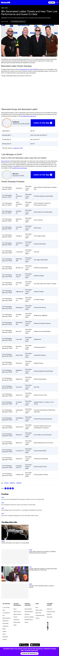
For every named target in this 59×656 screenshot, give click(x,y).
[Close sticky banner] (57, 648)
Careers (26, 622)
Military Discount (6, 618)
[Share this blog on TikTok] (13, 488)
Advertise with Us (29, 619)
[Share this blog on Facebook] (5, 488)
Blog (37, 607)
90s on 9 (6, 483)
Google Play (24, 644)
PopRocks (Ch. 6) (24, 69)
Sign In (15, 609)
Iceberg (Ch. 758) (18, 148)
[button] (57, 2)
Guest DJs (12, 483)
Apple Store (35, 644)
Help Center (49, 617)
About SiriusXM (28, 609)
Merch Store (38, 612)
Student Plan (6, 620)
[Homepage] (5, 2)
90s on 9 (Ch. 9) (5, 161)
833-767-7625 (34, 69)
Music (3, 7)
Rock (6, 7)
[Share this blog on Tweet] (10, 488)
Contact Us (49, 609)
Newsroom (27, 614)
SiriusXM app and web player (28, 116)
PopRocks (18, 483)
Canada (37, 618)
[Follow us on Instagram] (48, 624)
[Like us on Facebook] (48, 623)
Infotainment (5, 626)
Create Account (17, 611)
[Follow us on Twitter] (48, 626)
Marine (4, 628)
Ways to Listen (39, 610)
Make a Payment (17, 614)
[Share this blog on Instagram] (8, 488)
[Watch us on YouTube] (48, 628)
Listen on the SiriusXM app (29, 653)
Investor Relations (29, 611)
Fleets (4, 634)
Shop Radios (5, 623)
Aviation (4, 631)
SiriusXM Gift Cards (40, 615)
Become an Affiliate (29, 617)
